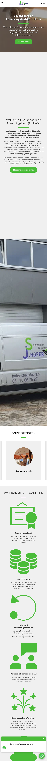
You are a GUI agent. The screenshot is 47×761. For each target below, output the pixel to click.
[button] (2, 3)
